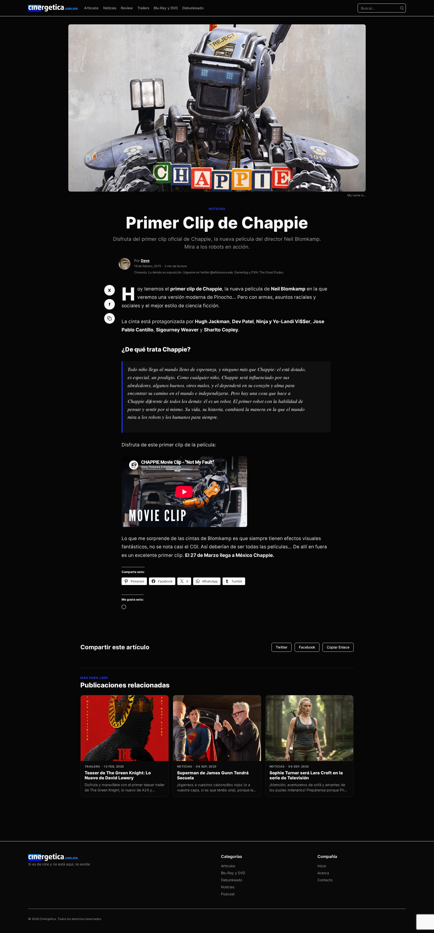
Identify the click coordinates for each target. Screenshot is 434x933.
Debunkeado (192, 8)
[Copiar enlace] (109, 318)
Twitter (281, 647)
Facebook (307, 647)
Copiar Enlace (338, 647)
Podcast (228, 894)
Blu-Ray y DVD (166, 8)
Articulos (91, 8)
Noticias (110, 8)
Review (127, 8)
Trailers (143, 8)
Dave (145, 260)
